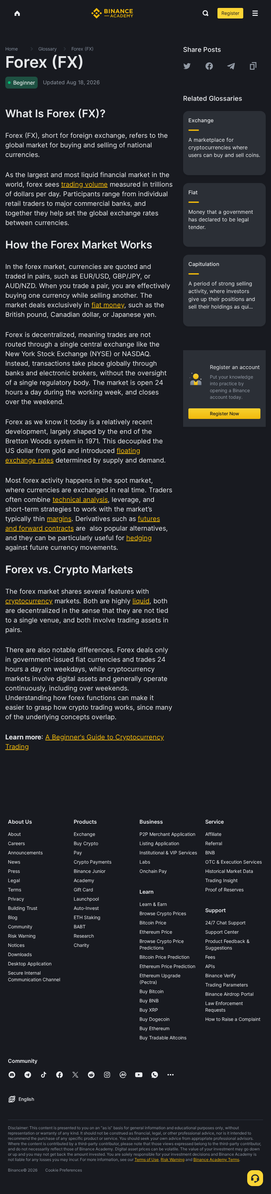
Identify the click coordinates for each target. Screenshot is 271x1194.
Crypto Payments (92, 862)
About (14, 834)
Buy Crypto (86, 843)
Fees (210, 957)
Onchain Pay (153, 871)
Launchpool (86, 899)
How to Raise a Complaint (232, 1019)
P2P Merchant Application (167, 834)
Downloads (20, 954)
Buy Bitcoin (151, 991)
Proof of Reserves (224, 889)
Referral (213, 843)
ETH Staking (87, 917)
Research (84, 936)
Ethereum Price (155, 932)
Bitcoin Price (152, 922)
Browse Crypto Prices (162, 913)
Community (20, 926)
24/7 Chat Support (225, 922)
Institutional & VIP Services (168, 852)
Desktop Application (30, 963)
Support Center (222, 932)
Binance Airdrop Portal (229, 994)
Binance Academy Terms (216, 1159)
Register (230, 13)
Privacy (16, 899)
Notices (16, 945)
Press (14, 871)
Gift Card (83, 889)
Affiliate (213, 834)
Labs (144, 862)
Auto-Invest (86, 908)
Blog (13, 917)
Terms (14, 889)
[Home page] (112, 13)
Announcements (25, 852)
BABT (80, 926)
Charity (81, 945)
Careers (16, 843)
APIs (210, 966)
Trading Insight (221, 880)
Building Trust (22, 908)
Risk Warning (22, 936)
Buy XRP (148, 1010)
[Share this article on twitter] (187, 66)
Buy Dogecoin (154, 1019)
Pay (78, 852)
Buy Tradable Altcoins (162, 1037)
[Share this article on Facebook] (209, 66)
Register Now (224, 413)
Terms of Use (147, 1159)
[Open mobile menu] (255, 13)
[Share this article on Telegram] (231, 66)
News (14, 862)
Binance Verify (220, 975)
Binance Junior (89, 871)
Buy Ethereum (154, 1028)
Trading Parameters (226, 985)
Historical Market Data (229, 871)
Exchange (84, 834)
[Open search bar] (204, 13)
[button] (255, 13)
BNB (210, 852)
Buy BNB (149, 1000)
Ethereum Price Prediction (167, 966)
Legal (14, 880)
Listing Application (159, 843)
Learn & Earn (153, 904)
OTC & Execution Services (233, 862)
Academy (84, 880)
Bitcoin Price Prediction (164, 957)
